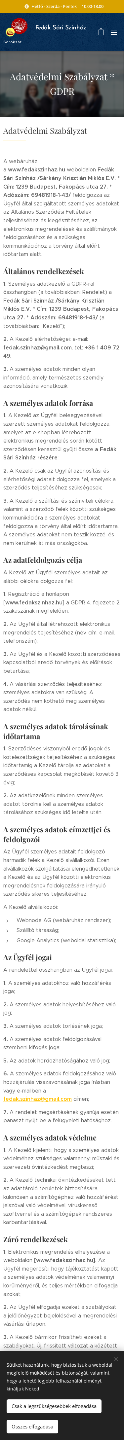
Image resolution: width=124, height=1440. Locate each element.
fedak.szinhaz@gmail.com (37, 1099)
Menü (114, 32)
